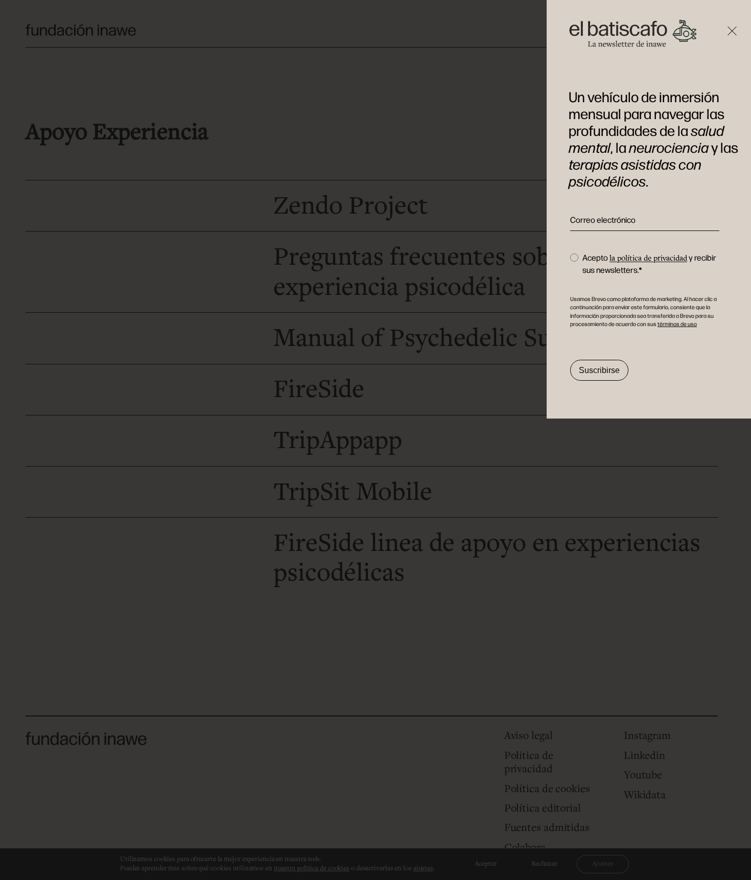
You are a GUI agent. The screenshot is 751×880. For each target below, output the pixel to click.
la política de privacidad (648, 258)
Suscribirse (599, 370)
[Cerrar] (732, 43)
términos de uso (677, 324)
